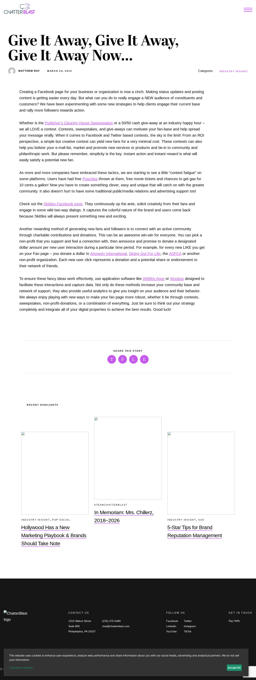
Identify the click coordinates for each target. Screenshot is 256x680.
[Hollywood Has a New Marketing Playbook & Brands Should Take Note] (55, 473)
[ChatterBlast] (19, 9)
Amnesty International (108, 254)
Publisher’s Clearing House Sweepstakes (79, 123)
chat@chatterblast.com (115, 626)
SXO (201, 520)
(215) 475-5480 (111, 620)
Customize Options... (22, 667)
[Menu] (248, 10)
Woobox (177, 279)
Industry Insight (233, 71)
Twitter (188, 620)
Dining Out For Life (144, 254)
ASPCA (175, 254)
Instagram (190, 626)
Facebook (172, 620)
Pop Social (61, 520)
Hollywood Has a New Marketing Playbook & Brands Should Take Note (53, 535)
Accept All (234, 667)
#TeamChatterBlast (110, 505)
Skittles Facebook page (63, 204)
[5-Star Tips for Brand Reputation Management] (201, 473)
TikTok (187, 631)
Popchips (90, 179)
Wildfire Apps (154, 279)
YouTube (171, 631)
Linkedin (171, 626)
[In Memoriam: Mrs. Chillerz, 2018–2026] (128, 458)
